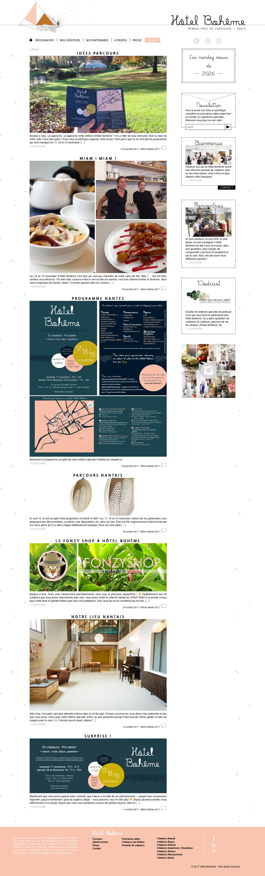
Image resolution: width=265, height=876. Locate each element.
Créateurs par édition (133, 842)
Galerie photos (100, 842)
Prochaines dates (131, 838)
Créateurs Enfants (166, 844)
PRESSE (137, 40)
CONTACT (226, 187)
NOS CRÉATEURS (70, 40)
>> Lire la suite (194, 180)
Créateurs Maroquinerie (169, 854)
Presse (96, 845)
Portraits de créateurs (133, 845)
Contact (97, 848)
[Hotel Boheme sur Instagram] (208, 397)
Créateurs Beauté (166, 838)
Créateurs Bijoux (166, 841)
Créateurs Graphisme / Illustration (175, 848)
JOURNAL (152, 40)
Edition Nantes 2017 (150, 149)
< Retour (34, 49)
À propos (97, 838)
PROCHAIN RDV (44, 40)
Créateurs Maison (166, 851)
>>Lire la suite (38, 146)
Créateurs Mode (165, 857)
